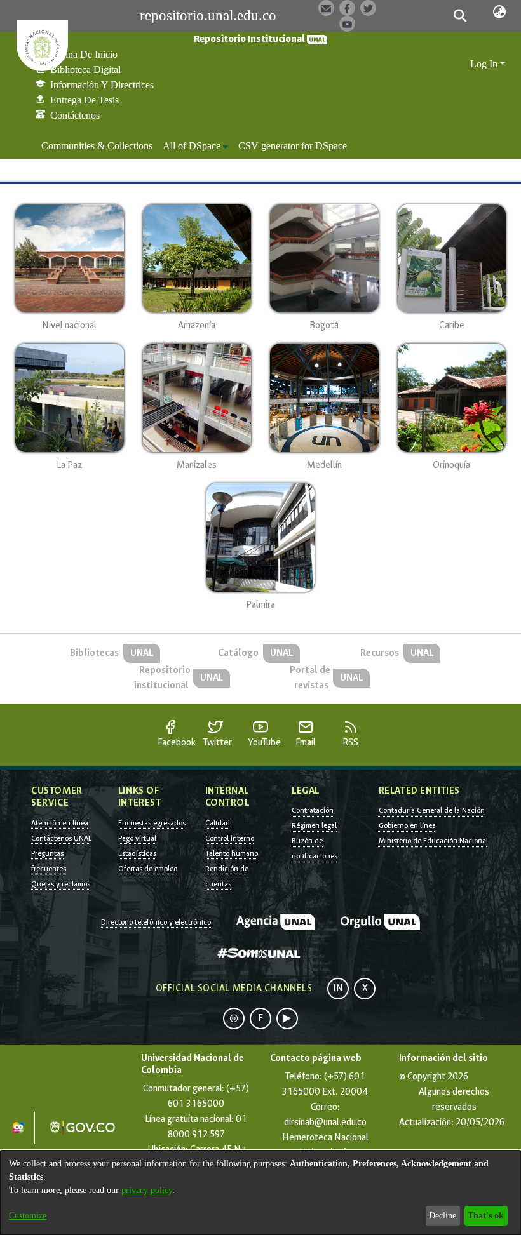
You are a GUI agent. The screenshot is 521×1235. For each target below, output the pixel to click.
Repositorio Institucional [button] (250, 39)
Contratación (313, 810)
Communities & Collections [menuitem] (96, 145)
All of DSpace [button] (191, 145)
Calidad (217, 823)
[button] (460, 15)
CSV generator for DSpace (292, 145)
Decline (442, 1215)
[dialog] (260, 1193)
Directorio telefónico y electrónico (156, 922)
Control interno (229, 838)
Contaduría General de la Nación (432, 810)
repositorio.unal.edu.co (208, 15)
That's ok (486, 1215)
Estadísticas (137, 853)
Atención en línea (59, 823)
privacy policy (146, 1190)
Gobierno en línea (407, 825)
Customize (27, 1215)
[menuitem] (195, 146)
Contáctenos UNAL (61, 838)
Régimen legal (314, 825)
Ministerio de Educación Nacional (433, 841)
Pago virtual (137, 838)
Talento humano (231, 853)
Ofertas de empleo (147, 869)
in (338, 988)
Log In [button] (485, 63)
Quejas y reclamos (60, 884)
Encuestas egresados (152, 823)
